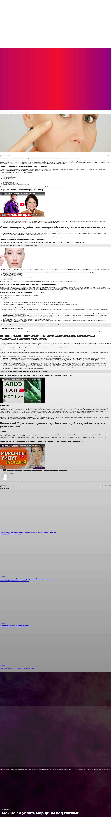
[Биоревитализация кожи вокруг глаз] (28, 604)
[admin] (5, 476)
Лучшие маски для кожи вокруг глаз (11, 487)
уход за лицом (5, 809)
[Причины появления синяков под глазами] (28, 646)
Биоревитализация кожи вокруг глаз (14, 626)
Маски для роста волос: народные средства (97, 487)
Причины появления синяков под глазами (17, 668)
